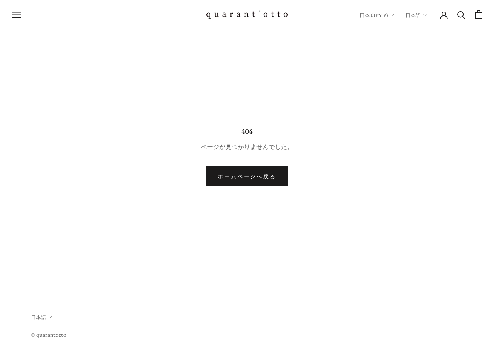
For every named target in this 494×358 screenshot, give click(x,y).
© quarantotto (48, 334)
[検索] (461, 14)
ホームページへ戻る (247, 176)
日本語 (413, 14)
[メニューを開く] (16, 14)
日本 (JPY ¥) (374, 14)
